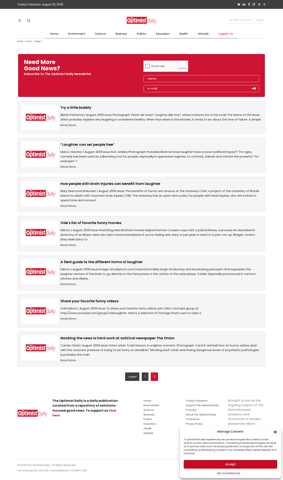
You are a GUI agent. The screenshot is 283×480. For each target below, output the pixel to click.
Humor (29, 41)
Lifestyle (203, 34)
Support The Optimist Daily (202, 405)
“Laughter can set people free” (87, 144)
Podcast (191, 410)
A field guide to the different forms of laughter (101, 261)
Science (100, 34)
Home (54, 34)
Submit (254, 88)
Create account (240, 20)
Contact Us (192, 419)
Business (121, 34)
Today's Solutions (197, 401)
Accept (230, 464)
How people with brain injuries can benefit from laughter (110, 183)
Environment (76, 34)
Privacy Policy (194, 424)
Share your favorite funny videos (89, 301)
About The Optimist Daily (201, 414)
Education (162, 34)
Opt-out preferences (228, 473)
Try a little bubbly (75, 107)
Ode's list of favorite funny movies (90, 222)
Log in (260, 20)
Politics (141, 34)
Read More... (69, 125)
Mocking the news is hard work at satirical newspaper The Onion (117, 338)
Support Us (226, 34)
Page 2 (38, 41)
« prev (132, 377)
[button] (275, 432)
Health (183, 34)
